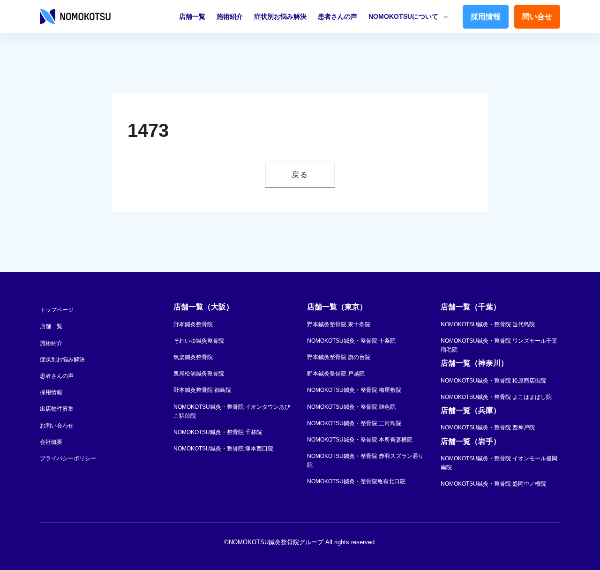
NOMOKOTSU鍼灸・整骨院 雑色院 (351, 407)
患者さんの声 (337, 16)
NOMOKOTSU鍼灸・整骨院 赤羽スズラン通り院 (365, 460)
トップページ (57, 310)
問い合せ (537, 17)
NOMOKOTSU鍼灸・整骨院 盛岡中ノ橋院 (493, 483)
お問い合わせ (57, 425)
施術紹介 (230, 16)
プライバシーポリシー (68, 458)
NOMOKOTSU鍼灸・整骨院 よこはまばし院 (496, 397)
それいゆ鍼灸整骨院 (198, 341)
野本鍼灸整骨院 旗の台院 (338, 357)
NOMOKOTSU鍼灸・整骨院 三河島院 (354, 423)
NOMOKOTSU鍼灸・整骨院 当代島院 (488, 324)
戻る (300, 175)
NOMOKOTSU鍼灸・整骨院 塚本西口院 (223, 448)
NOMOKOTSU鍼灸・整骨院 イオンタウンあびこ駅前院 (231, 411)
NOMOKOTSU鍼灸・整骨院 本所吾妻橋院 (359, 439)
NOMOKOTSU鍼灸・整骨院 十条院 (351, 341)
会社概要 (51, 442)
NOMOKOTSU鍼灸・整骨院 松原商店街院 (493, 380)
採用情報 (486, 17)
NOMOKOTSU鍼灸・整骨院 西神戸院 (488, 427)
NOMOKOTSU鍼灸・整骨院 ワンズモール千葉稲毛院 (499, 345)
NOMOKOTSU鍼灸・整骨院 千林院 (217, 432)
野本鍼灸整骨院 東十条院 (338, 324)
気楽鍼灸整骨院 (193, 357)
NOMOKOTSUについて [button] (403, 16)
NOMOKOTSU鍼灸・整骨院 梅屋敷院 (354, 390)
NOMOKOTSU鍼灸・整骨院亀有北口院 (356, 481)
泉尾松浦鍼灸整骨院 (198, 373)
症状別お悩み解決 (280, 16)
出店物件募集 (57, 408)
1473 (148, 130)
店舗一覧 (192, 16)
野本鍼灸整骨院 (193, 324)
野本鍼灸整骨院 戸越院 (336, 373)
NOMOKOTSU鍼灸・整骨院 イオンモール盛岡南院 (499, 463)
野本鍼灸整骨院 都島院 (202, 390)
